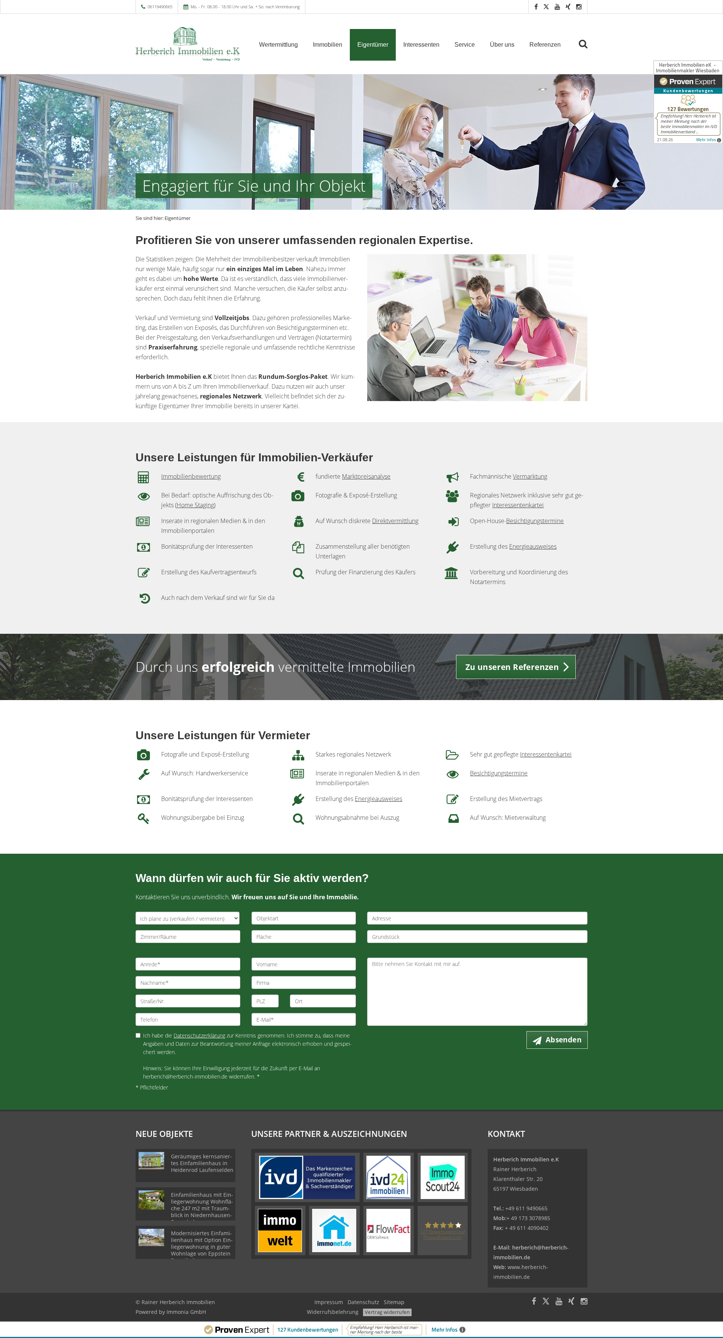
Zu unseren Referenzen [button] (512, 667)
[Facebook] (536, 6)
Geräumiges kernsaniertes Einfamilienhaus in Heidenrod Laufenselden (202, 1163)
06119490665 (160, 6)
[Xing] (568, 6)
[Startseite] (188, 44)
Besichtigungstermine (535, 521)
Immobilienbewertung (191, 476)
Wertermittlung (278, 44)
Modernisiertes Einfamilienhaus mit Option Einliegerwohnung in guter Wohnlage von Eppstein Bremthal (202, 1247)
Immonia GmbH (186, 1311)
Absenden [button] (563, 1040)
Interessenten (421, 44)
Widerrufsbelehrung (332, 1311)
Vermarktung (530, 476)
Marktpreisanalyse (366, 476)
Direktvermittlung (395, 521)
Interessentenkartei (518, 505)
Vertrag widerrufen (387, 1312)
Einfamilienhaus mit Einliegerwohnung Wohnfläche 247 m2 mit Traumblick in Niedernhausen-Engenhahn (202, 1208)
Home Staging (195, 505)
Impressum (328, 1302)
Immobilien (327, 44)
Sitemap (394, 1302)
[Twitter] (546, 6)
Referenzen (545, 44)
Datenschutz (363, 1302)
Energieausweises (533, 546)
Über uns (502, 44)
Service (465, 44)
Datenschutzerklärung (199, 1035)
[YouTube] (557, 6)
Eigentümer (372, 44)
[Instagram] (578, 6)
